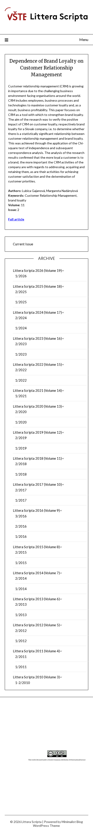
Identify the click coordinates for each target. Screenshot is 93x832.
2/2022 (21, 370)
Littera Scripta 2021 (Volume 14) (37, 390)
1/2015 (21, 563)
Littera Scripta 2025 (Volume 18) (37, 286)
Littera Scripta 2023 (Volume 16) (37, 338)
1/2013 (21, 615)
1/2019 (21, 448)
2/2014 (21, 578)
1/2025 (21, 302)
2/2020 (21, 412)
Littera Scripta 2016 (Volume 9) (36, 510)
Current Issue (23, 244)
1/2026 (21, 276)
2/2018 (21, 464)
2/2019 (21, 438)
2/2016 (21, 526)
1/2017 (21, 500)
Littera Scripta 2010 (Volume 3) (36, 677)
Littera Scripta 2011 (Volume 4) (36, 651)
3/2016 (21, 516)
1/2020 (21, 422)
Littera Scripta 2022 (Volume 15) (37, 364)
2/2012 (21, 631)
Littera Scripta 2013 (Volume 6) (36, 599)
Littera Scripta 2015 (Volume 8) (36, 547)
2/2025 (21, 292)
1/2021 (21, 396)
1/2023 (21, 354)
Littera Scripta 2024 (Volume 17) (37, 312)
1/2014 (21, 589)
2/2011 (21, 657)
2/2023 (21, 344)
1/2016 (21, 536)
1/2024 (21, 328)
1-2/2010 (22, 683)
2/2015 (21, 552)
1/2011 (21, 667)
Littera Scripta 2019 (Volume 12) (37, 432)
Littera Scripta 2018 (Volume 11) (37, 458)
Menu (83, 39)
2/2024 (21, 318)
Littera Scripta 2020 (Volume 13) (37, 406)
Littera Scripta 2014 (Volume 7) (36, 573)
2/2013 (21, 604)
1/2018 (21, 474)
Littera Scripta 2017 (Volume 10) (37, 484)
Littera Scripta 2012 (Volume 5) (36, 625)
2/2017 (21, 490)
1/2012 (21, 641)
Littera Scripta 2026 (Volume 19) (37, 270)
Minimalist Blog (72, 822)
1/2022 (21, 380)
